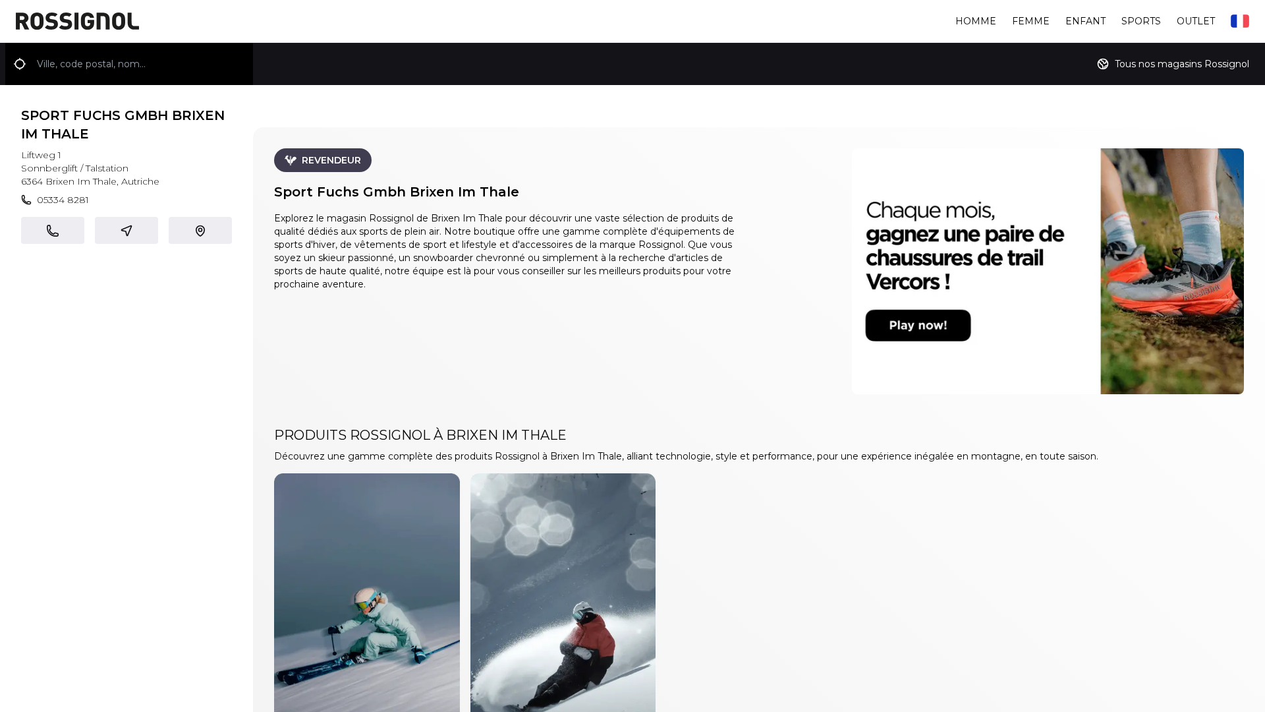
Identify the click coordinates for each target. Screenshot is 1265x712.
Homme (975, 21)
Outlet (1196, 21)
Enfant (1085, 21)
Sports (1141, 21)
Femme (1031, 21)
